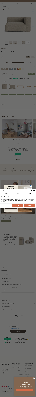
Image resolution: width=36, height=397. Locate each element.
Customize (17, 205)
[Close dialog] (31, 186)
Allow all (29, 205)
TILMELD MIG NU (11, 207)
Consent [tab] (6, 193)
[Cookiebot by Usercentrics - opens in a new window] (31, 190)
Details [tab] (18, 193)
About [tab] (30, 193)
